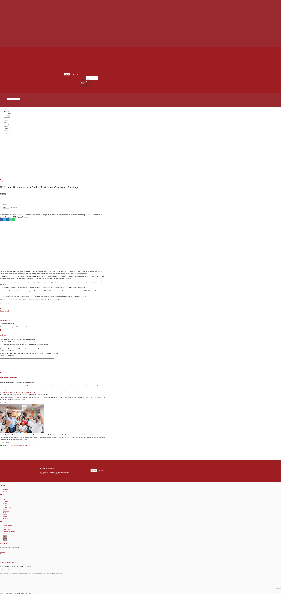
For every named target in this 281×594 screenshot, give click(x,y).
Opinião (6, 132)
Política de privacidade (9, 531)
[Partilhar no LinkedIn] (7, 219)
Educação (6, 126)
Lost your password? (90, 83)
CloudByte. (32, 593)
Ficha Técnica (6, 529)
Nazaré (8, 115)
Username (83, 77)
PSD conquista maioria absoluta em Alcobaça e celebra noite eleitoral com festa (24, 344)
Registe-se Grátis (95, 85)
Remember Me (90, 81)
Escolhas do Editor (8, 134)
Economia (6, 124)
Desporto (6, 130)
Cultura (6, 121)
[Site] (4, 207)
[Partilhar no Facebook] (1, 219)
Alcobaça (9, 113)
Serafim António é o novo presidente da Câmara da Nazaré (17, 339)
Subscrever (2, 552)
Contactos (5, 533)
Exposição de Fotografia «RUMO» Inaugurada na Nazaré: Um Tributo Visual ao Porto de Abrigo (29, 353)
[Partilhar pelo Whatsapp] (13, 219)
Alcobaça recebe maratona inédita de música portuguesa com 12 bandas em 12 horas (25, 348)
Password (83, 79)
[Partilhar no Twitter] (4, 219)
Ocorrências (7, 117)
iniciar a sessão (8, 327)
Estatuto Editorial (7, 525)
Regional (6, 128)
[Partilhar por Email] (10, 219)
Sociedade (6, 119)
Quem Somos (6, 527)
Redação (5, 204)
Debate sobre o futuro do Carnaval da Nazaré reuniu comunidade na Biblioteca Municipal (27, 358)
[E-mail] (5, 207)
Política (6, 122)
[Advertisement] (140, 165)
